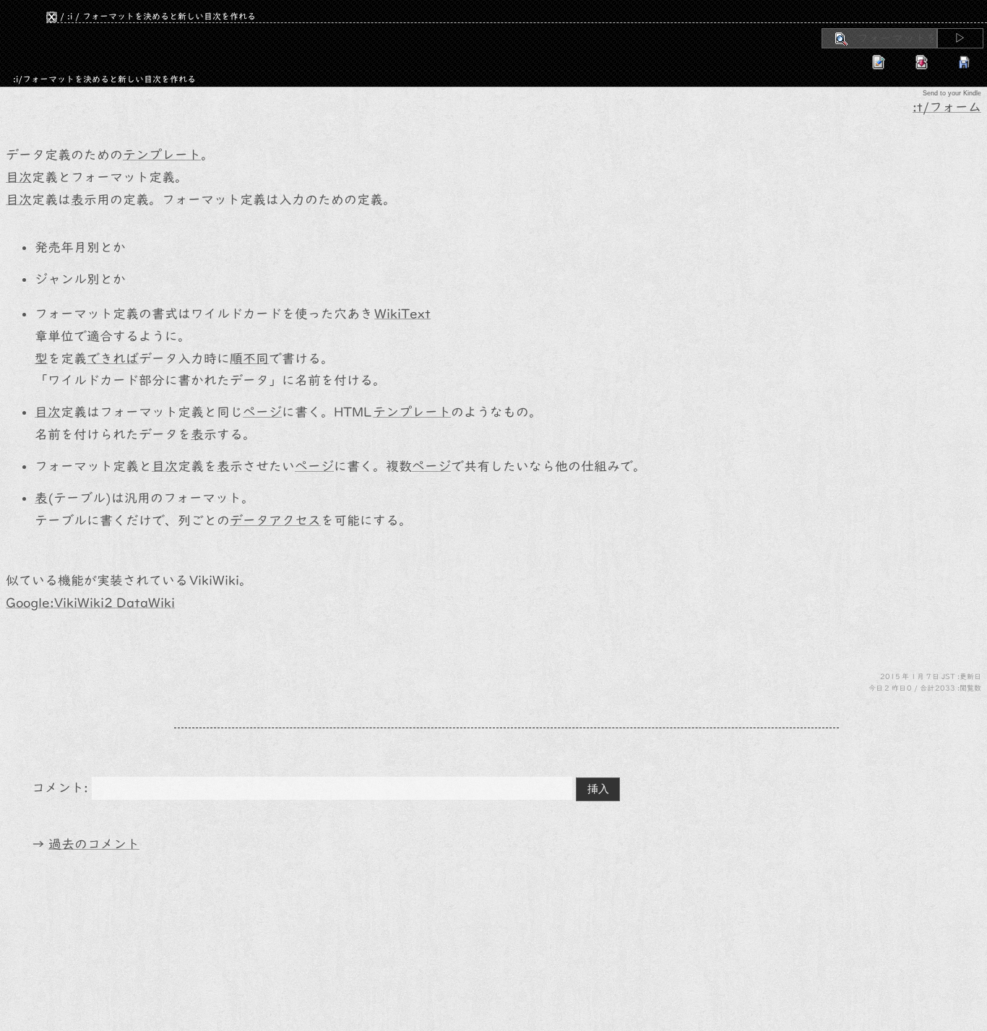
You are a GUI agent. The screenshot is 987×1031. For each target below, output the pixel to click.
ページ (262, 412)
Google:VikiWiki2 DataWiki (90, 603)
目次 (19, 177)
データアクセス (275, 520)
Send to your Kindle (952, 93)
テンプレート (162, 155)
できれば (113, 359)
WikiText (402, 314)
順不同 (249, 359)
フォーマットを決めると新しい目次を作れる (169, 16)
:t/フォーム (947, 107)
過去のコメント (93, 844)
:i (69, 16)
